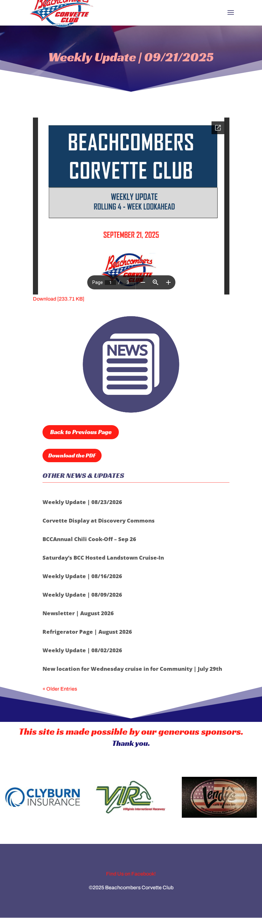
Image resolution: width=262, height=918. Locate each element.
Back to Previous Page (81, 432)
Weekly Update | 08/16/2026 (82, 576)
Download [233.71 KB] (58, 299)
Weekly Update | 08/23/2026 (82, 502)
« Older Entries (59, 689)
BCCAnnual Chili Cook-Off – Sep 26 (89, 539)
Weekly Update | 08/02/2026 (82, 650)
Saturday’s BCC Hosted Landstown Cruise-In (103, 557)
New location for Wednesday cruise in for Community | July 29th (132, 668)
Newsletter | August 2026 (78, 613)
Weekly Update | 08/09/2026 (82, 594)
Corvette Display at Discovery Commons (98, 520)
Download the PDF (72, 455)
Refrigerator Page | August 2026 (87, 631)
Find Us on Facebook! (131, 873)
